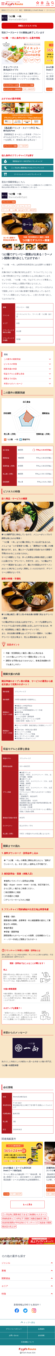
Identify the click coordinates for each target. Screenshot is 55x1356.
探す (53, 5)
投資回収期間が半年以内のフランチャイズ (20, 1222)
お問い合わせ (14, 1335)
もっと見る (27, 1204)
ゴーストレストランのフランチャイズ (27, 174)
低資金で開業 (45, 1222)
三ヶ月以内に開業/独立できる (14, 1214)
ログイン (42, 5)
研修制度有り (7, 1218)
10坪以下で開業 (22, 1218)
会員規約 (41, 1329)
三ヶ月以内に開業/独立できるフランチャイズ (27, 168)
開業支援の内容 (10, 368)
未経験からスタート (37, 1214)
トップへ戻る (29, 1322)
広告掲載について (27, 1342)
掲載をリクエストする (27, 25)
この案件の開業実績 (12, 359)
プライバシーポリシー (14, 1329)
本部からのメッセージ (13, 383)
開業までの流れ (10, 378)
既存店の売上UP (9, 1226)
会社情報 (41, 1335)
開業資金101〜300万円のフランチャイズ (27, 161)
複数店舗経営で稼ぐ (39, 1218)
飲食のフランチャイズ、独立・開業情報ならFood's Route (22, 10)
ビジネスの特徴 (10, 364)
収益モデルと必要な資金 (14, 373)
